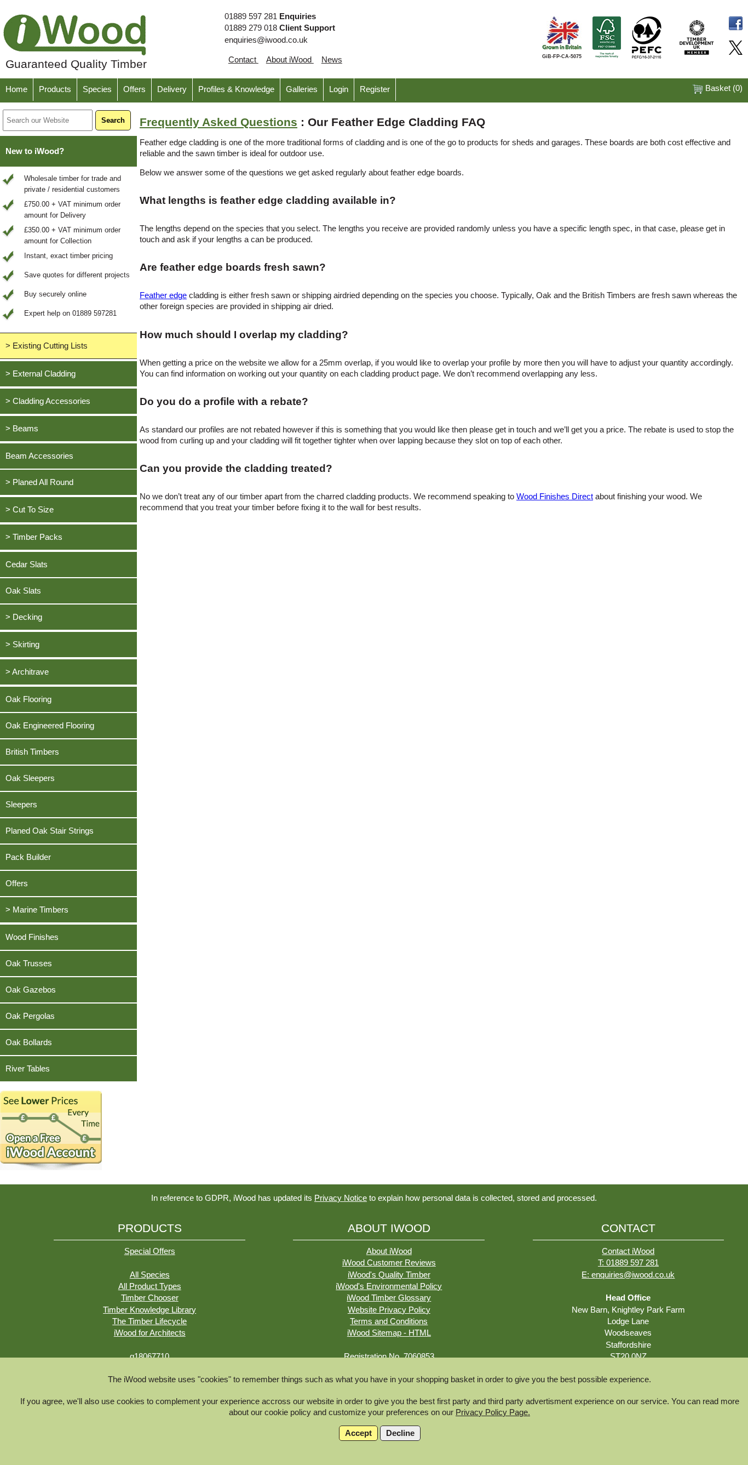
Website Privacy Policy (389, 1310)
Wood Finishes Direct (554, 496)
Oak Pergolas (30, 1016)
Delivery (172, 89)
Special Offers (149, 1251)
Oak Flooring (28, 699)
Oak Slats (23, 590)
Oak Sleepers (30, 778)
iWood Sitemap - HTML (389, 1333)
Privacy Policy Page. (493, 1412)
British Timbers (32, 752)
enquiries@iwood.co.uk (266, 40)
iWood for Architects (150, 1333)
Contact (243, 59)
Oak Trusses (28, 963)
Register (375, 89)
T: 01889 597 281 (628, 1262)
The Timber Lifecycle (149, 1321)
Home (16, 89)
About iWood (290, 59)
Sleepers (21, 804)
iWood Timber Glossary (389, 1297)
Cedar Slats (26, 564)
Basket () (723, 88)
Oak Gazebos (30, 989)
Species (97, 89)
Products (55, 89)
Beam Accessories (39, 456)
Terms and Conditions (389, 1321)
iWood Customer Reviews (389, 1262)
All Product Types (149, 1286)
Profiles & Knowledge (236, 89)
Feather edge (163, 295)
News (331, 59)
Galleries (302, 89)
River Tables (27, 1068)
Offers (134, 89)
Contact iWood (628, 1251)
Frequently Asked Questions (218, 122)
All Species (150, 1274)
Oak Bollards (28, 1042)
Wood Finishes (32, 937)
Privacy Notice (340, 1198)
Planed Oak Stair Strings (49, 830)
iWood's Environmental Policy (389, 1286)
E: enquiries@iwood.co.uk (628, 1274)
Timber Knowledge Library (149, 1310)
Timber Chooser (150, 1297)
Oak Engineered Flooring (49, 725)
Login (338, 89)
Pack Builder (28, 857)
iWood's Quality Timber (389, 1274)
